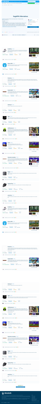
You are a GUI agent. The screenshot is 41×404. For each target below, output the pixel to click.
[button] (13, 48)
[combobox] (32, 1)
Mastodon (28, 398)
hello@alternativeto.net (14, 398)
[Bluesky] (5, 402)
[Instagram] (7, 402)
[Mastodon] (4, 402)
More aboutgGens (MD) (33, 230)
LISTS (21, 1)
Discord (19, 398)
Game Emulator (11, 54)
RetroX (12, 26)
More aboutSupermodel (33, 267)
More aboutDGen (33, 151)
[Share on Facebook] (2, 32)
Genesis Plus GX (4, 26)
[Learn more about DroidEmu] (4, 50)
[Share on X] (4, 32)
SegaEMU (30, 19)
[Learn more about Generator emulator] (4, 159)
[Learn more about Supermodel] (4, 91)
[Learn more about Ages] (4, 118)
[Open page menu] (38, 1)
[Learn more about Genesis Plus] (4, 185)
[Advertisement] (20, 9)
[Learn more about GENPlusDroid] (4, 129)
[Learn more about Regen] (4, 173)
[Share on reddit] (5, 32)
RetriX (15, 26)
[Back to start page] (5, 1)
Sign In (37, 1)
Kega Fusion (9, 26)
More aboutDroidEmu (33, 57)
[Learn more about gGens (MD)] (4, 65)
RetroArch (3, 25)
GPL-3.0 (8, 264)
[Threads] (6, 402)
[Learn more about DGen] (4, 144)
